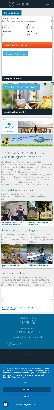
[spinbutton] (7, 34)
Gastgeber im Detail (13, 78)
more (27, 396)
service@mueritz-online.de (28, 337)
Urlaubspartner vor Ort (15, 111)
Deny (27, 382)
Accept (27, 389)
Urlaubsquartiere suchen (15, 44)
